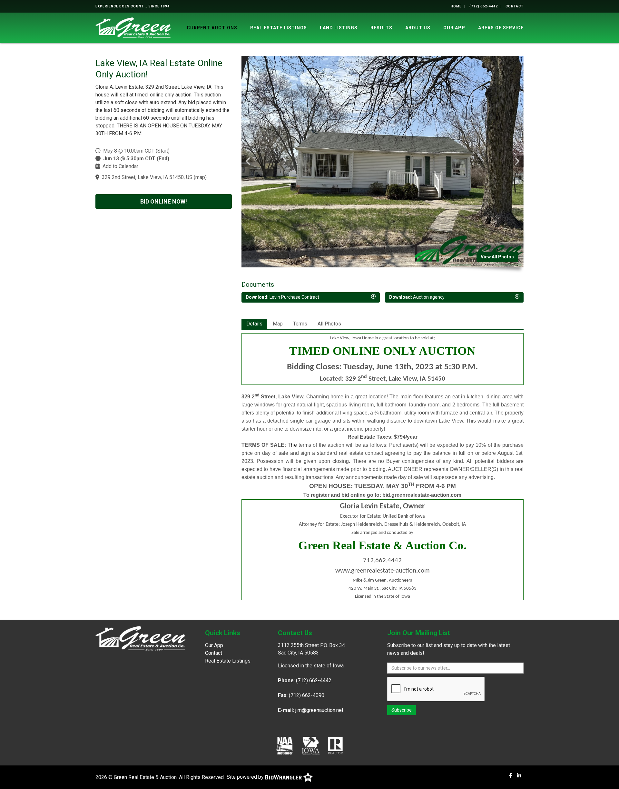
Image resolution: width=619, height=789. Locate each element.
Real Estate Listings (278, 27)
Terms (300, 324)
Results (381, 27)
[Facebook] (510, 776)
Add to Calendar (120, 166)
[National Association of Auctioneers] (284, 745)
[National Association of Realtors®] (335, 745)
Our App (454, 27)
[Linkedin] (519, 776)
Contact (515, 6)
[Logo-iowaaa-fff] (310, 745)
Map (278, 324)
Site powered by (246, 777)
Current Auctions (212, 27)
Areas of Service (501, 27)
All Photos (329, 324)
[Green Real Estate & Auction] (133, 27)
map (200, 177)
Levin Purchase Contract (282, 297)
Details (254, 324)
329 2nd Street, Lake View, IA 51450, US (147, 177)
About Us (417, 27)
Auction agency (417, 297)
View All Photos (497, 256)
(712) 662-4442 (483, 6)
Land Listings (339, 27)
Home (456, 6)
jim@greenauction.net (319, 710)
